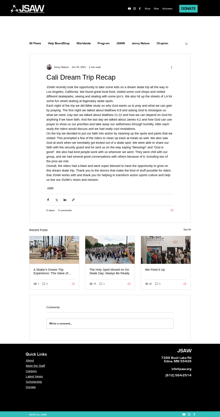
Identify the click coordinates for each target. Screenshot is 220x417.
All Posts (35, 43)
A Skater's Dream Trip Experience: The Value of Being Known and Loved (51, 271)
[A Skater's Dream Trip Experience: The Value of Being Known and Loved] (54, 250)
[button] (186, 43)
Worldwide (83, 43)
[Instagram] (134, 8)
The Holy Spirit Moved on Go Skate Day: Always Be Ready (109, 271)
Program (104, 43)
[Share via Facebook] (48, 199)
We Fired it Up (155, 269)
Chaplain (162, 43)
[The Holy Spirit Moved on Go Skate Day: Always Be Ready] (110, 250)
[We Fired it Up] (166, 250)
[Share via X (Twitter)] (56, 199)
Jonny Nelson (141, 43)
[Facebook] (139, 8)
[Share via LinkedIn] (65, 199)
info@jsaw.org (181, 369)
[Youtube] (129, 8)
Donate (31, 387)
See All (187, 229)
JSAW (121, 43)
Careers (31, 371)
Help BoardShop (59, 43)
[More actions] (171, 67)
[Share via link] (73, 199)
